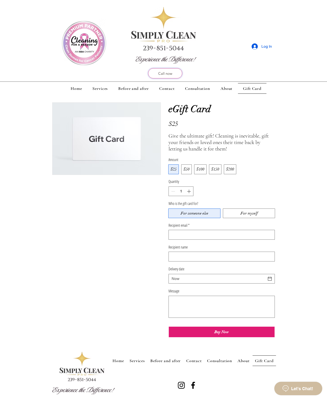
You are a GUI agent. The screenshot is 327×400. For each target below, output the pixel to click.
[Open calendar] (270, 279)
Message (174, 291)
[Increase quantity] (189, 191)
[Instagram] (181, 385)
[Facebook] (193, 385)
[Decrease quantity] (172, 191)
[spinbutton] (181, 191)
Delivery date (176, 269)
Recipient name (178, 247)
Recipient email (179, 225)
